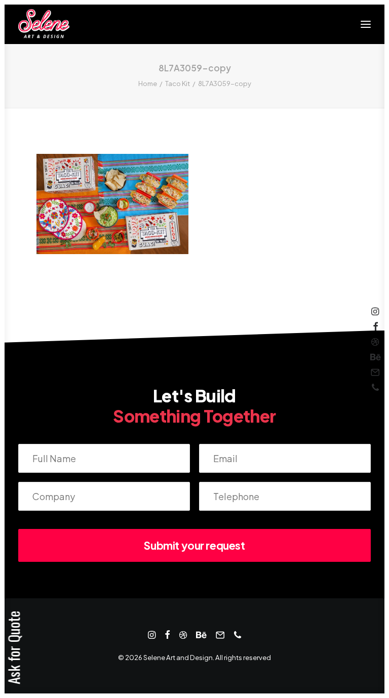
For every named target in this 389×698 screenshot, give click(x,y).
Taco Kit (177, 83)
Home (147, 83)
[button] (365, 24)
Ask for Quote (13, 647)
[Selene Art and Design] (43, 24)
